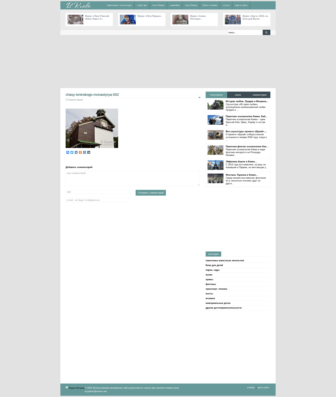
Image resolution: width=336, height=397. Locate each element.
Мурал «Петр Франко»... (150, 16)
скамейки (175, 5)
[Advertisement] (168, 61)
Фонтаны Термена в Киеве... (242, 175)
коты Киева (158, 5)
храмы (209, 279)
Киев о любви (210, 5)
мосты (209, 293)
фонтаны (211, 284)
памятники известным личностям (225, 260)
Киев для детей (214, 265)
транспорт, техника (216, 289)
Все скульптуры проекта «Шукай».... (246, 131)
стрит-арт (142, 5)
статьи (226, 5)
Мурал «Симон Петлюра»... (198, 17)
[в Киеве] (78, 5)
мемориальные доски (218, 303)
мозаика (210, 298)
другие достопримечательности (224, 307)
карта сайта (241, 5)
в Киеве (251, 387)
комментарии (260, 95)
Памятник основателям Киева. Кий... (246, 116)
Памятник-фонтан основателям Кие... (247, 146)
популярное (216, 95)
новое (238, 95)
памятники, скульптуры (119, 5)
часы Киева (191, 5)
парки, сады (212, 270)
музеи (209, 274)
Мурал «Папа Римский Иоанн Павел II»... (97, 17)
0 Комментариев (74, 99)
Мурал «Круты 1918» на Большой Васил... (255, 17)
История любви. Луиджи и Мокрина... (247, 101)
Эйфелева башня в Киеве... (241, 161)
